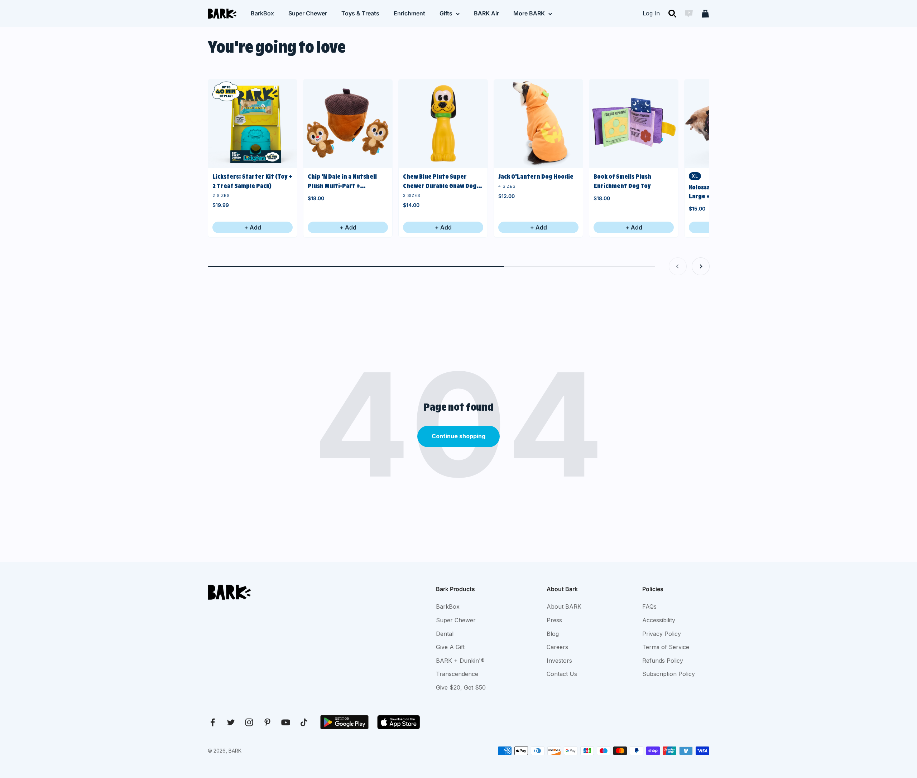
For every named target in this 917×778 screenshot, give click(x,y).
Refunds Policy (662, 660)
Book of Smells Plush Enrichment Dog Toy (622, 181)
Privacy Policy (661, 633)
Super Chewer (307, 13)
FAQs (649, 606)
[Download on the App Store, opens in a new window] (398, 722)
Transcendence (457, 673)
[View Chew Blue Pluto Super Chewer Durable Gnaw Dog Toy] (443, 123)
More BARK (529, 13)
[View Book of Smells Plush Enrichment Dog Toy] (633, 123)
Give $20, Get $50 (461, 687)
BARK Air (486, 13)
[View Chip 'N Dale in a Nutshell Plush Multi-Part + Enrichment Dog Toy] (347, 123)
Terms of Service (665, 647)
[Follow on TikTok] (304, 722)
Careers (557, 647)
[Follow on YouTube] (286, 722)
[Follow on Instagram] (249, 722)
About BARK (564, 606)
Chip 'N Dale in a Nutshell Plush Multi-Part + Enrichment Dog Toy (342, 181)
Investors (559, 660)
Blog (553, 633)
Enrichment (409, 13)
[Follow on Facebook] (212, 722)
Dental (444, 633)
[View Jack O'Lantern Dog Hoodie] (538, 123)
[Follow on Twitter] (231, 722)
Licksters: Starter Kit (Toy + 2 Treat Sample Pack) (252, 181)
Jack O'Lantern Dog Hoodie (535, 176)
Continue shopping (458, 436)
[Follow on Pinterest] (267, 722)
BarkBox (262, 13)
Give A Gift (450, 647)
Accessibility (658, 620)
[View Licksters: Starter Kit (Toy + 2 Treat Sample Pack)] (252, 123)
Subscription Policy (668, 673)
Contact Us (562, 673)
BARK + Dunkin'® (460, 660)
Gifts (446, 13)
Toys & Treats (360, 13)
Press (554, 620)
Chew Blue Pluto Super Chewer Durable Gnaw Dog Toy (439, 181)
